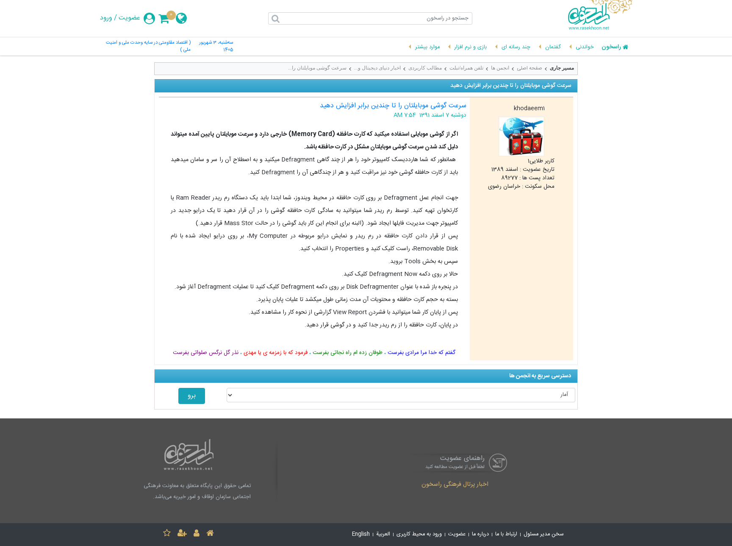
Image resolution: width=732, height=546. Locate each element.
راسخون (611, 47)
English (361, 534)
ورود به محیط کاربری (419, 534)
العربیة (383, 534)
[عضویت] (182, 534)
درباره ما (480, 534)
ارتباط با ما (506, 534)
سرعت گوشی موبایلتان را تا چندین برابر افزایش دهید (393, 105)
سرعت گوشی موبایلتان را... (317, 68)
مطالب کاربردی (425, 68)
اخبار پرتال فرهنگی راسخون (454, 485)
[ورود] (196, 534)
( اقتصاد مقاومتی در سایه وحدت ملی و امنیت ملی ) (148, 46)
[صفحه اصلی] (210, 534)
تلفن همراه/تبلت (466, 68)
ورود (106, 18)
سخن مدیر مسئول (544, 534)
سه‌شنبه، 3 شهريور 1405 (216, 46)
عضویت (129, 18)
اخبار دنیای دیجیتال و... (377, 68)
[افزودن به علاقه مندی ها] (167, 534)
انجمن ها (500, 68)
